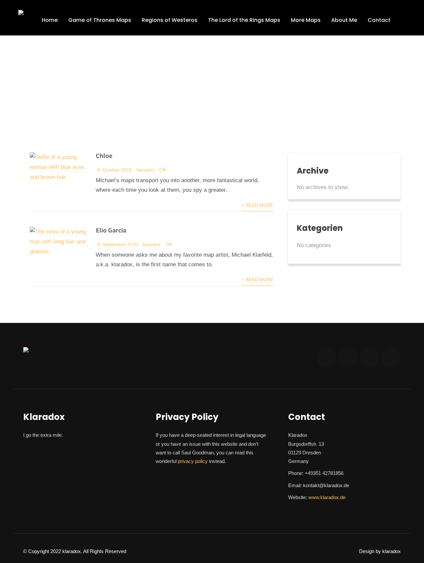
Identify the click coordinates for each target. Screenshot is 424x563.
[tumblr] (391, 358)
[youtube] (348, 358)
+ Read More (257, 205)
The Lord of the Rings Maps (244, 20)
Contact (379, 20)
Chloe (104, 155)
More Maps (306, 20)
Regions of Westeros (169, 20)
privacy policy (193, 461)
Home (50, 20)
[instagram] (326, 358)
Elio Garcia (111, 230)
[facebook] (369, 358)
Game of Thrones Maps (99, 20)
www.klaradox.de (326, 497)
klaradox (145, 170)
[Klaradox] (21, 12)
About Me (344, 20)
